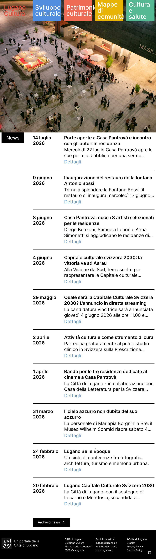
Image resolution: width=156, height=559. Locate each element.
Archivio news (49, 522)
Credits (131, 542)
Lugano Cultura (15, 10)
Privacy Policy (135, 546)
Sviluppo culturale (48, 10)
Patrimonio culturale (79, 10)
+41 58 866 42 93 (106, 546)
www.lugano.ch (104, 550)
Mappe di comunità (110, 10)
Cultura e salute (139, 10)
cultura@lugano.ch (106, 542)
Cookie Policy (135, 550)
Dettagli (72, 162)
